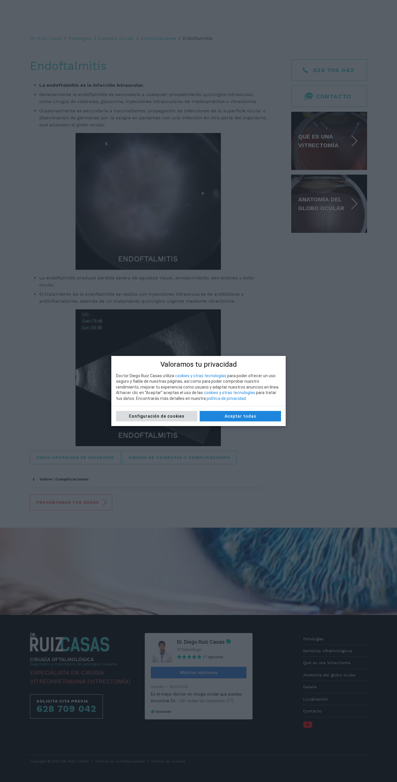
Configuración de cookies (157, 416)
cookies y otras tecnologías (200, 375)
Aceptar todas (240, 416)
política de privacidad (226, 398)
